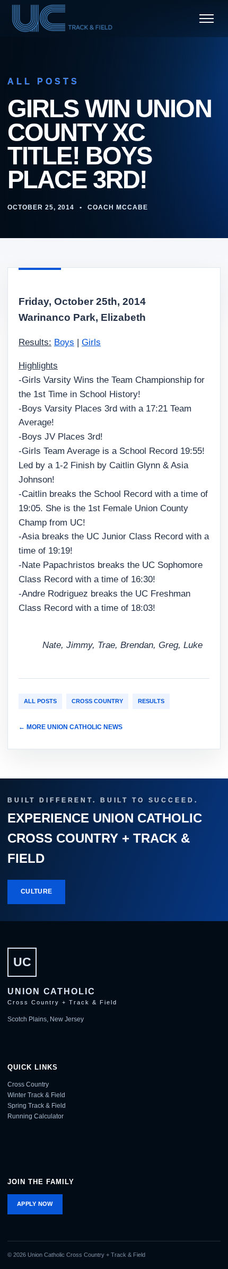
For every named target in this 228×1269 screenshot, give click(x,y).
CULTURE (36, 891)
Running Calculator (35, 1116)
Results (151, 701)
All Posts (40, 701)
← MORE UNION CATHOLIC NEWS (70, 727)
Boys (64, 342)
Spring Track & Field (36, 1105)
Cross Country (97, 701)
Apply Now (35, 1204)
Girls (91, 342)
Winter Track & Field (36, 1095)
